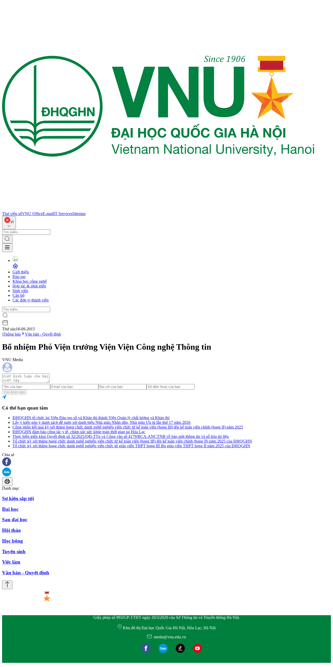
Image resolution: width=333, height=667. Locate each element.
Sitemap (79, 213)
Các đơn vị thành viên (30, 300)
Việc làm (11, 562)
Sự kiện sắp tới (18, 498)
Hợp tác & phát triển (29, 286)
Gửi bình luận (14, 392)
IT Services (63, 213)
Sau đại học (14, 519)
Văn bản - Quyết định (43, 334)
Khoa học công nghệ (29, 281)
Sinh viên (20, 290)
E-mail (48, 213)
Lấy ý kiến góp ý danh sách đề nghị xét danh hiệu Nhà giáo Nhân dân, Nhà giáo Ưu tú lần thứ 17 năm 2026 (101, 422)
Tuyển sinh (13, 551)
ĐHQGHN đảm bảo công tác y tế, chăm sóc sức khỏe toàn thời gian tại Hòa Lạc (78, 432)
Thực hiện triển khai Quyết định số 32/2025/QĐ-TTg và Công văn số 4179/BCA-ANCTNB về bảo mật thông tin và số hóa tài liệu (120, 436)
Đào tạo (18, 276)
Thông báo (12, 334)
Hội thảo (11, 530)
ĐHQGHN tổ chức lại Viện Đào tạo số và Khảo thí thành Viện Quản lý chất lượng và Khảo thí (90, 418)
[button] (166, 462)
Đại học (10, 509)
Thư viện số (12, 213)
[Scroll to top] (7, 585)
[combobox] (9, 222)
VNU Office (32, 213)
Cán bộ (18, 295)
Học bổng (12, 541)
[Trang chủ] (158, 209)
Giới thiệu (20, 272)
